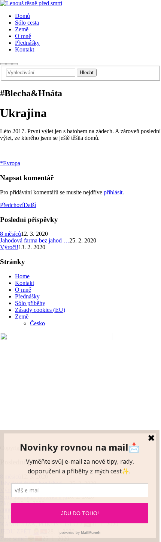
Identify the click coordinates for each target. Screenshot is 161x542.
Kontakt (24, 283)
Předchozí (12, 205)
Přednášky (27, 296)
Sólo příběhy (30, 303)
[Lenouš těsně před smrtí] (31, 3)
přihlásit (113, 192)
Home (22, 276)
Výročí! (9, 247)
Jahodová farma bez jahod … (34, 240)
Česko (37, 323)
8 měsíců (10, 234)
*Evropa (10, 163)
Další (30, 205)
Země (21, 316)
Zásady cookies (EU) (40, 310)
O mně (23, 289)
